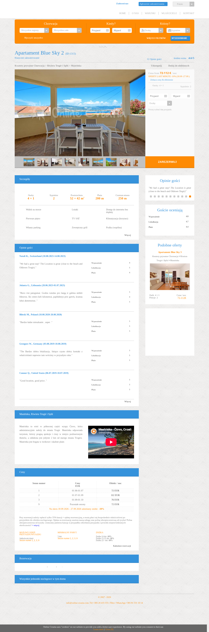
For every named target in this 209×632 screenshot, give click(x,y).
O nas (135, 13)
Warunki (150, 13)
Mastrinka (76, 65)
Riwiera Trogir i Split (57, 65)
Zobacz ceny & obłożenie (161, 80)
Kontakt (188, 13)
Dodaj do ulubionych (178, 65)
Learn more (99, 629)
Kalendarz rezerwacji (122, 546)
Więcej (127, 235)
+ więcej (35, 525)
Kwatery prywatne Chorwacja (30, 65)
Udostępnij (156, 65)
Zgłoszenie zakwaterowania (152, 4)
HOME (122, 13)
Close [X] (109, 629)
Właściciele (169, 13)
